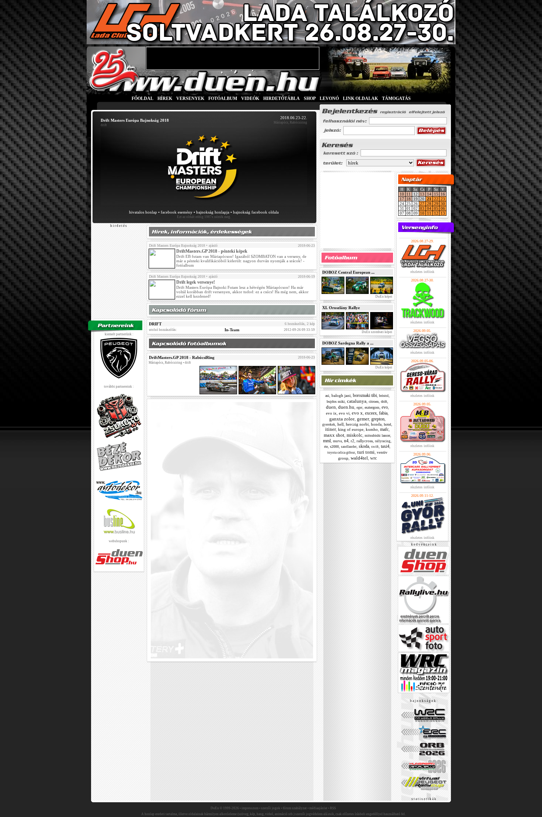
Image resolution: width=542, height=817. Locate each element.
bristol (384, 396)
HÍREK (164, 98)
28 (429, 203)
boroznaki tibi (365, 395)
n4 (346, 440)
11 (408, 194)
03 (422, 208)
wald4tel (359, 458)
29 (436, 203)
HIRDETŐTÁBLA (281, 98)
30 (443, 203)
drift (384, 401)
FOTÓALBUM (222, 98)
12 (436, 213)
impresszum (250, 808)
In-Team (232, 330)
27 (422, 203)
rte (326, 446)
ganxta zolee (342, 419)
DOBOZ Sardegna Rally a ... (348, 343)
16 (443, 194)
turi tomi (366, 452)
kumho (372, 429)
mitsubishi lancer (377, 435)
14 (429, 194)
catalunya (356, 401)
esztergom (372, 407)
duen (331, 407)
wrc (373, 458)
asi (327, 396)
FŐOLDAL (142, 98)
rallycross (365, 441)
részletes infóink (422, 272)
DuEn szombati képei (376, 332)
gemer (363, 419)
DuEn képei (383, 296)
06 (443, 208)
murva (337, 441)
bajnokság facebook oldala (256, 212)
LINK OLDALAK (360, 98)
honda (376, 424)
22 (436, 199)
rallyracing (382, 441)
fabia (383, 413)
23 (443, 199)
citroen (374, 401)
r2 (352, 441)
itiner (330, 429)
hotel (387, 424)
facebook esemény (176, 212)
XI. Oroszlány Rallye (341, 307)
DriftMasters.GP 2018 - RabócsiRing (182, 357)
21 (429, 199)
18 (408, 199)
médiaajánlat (318, 808)
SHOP (310, 98)
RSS (333, 808)
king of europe (351, 429)
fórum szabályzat (295, 808)
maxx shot (334, 435)
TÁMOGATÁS (396, 98)
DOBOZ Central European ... (348, 272)
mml (327, 440)
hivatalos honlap (143, 212)
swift (375, 447)
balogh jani (341, 395)
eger (359, 407)
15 (436, 194)
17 (402, 199)
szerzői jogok (270, 808)
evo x (357, 413)
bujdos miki (336, 401)
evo (385, 407)
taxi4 (385, 446)
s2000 (334, 446)
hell (340, 424)
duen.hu (346, 407)
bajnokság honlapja (212, 212)
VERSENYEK (190, 98)
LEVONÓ (330, 98)
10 (402, 194)
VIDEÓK (250, 98)
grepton (378, 419)
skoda (364, 446)
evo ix (331, 413)
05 (436, 208)
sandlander (349, 447)
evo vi (344, 413)
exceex (371, 413)
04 (429, 208)
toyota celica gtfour (341, 452)
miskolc (354, 435)
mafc (384, 429)
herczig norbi (357, 424)
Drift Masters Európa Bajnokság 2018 (177, 245)
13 (422, 194)
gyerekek (328, 424)
